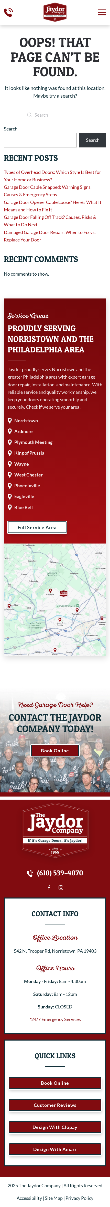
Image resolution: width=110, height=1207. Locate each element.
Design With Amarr (55, 1149)
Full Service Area (37, 527)
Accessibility (29, 1198)
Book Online (55, 750)
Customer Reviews (55, 1105)
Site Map (54, 1198)
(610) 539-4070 (60, 872)
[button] (102, 12)
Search (10, 129)
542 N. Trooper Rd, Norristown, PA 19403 (55, 951)
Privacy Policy (79, 1198)
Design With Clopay (55, 1127)
